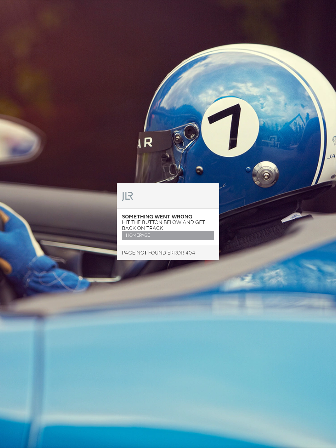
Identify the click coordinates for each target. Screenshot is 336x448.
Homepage (138, 235)
